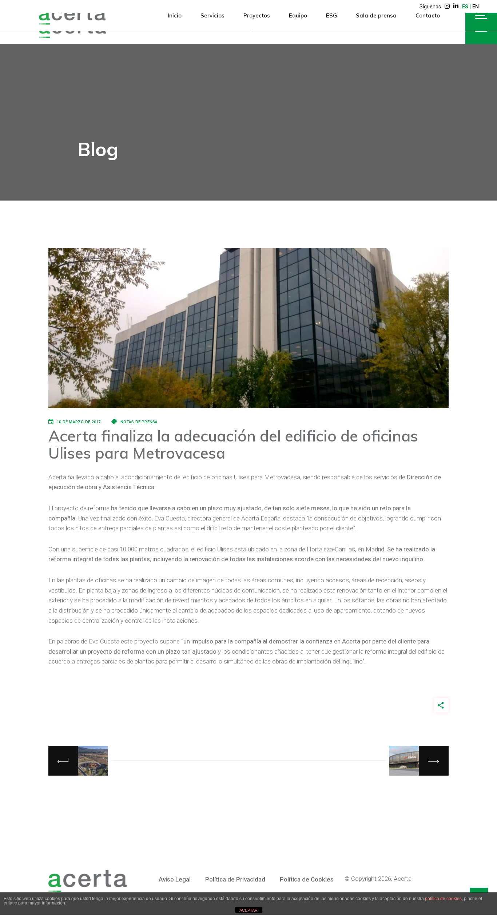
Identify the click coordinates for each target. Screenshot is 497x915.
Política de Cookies (307, 879)
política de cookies (443, 898)
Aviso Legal (175, 879)
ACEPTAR (248, 910)
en (475, 6)
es (465, 6)
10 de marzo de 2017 (78, 422)
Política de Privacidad (235, 879)
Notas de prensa (139, 422)
